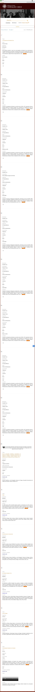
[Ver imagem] (4, 447)
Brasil (3, 0)
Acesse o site (4, 476)
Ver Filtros (17, 26)
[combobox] (17, 20)
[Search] (27, 20)
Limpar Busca (8, 22)
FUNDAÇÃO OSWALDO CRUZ (31, 2)
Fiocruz (2, 2)
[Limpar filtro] (28, 22)
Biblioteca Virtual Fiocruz (15, 6)
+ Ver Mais (25, 53)
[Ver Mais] (3, 66)
